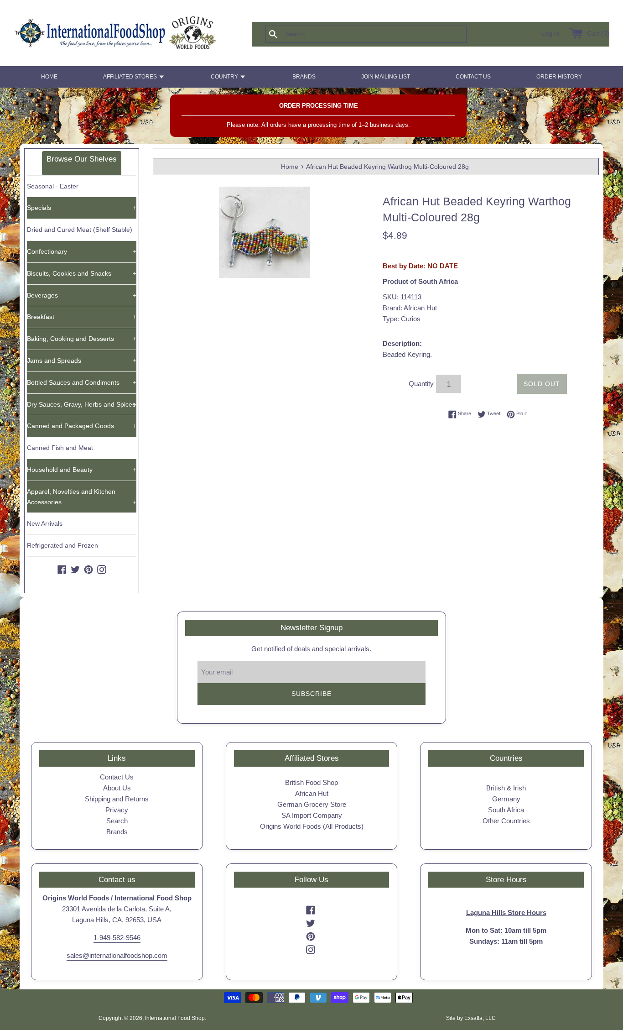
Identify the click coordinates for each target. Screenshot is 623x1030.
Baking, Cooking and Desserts (81, 338)
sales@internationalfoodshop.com (117, 955)
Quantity (421, 383)
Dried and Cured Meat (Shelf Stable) (79, 229)
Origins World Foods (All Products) (311, 826)
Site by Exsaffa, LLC (471, 1018)
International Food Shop (175, 1018)
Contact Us (117, 777)
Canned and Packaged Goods (81, 425)
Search (117, 821)
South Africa (506, 810)
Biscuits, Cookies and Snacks (81, 273)
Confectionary (81, 251)
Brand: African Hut (410, 308)
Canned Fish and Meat (60, 447)
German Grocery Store (311, 804)
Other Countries (506, 821)
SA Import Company (311, 815)
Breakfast (81, 316)
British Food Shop (311, 782)
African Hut (311, 793)
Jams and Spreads (81, 360)
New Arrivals (44, 523)
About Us (117, 788)
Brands (117, 832)
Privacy (116, 810)
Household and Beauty (81, 469)
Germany (506, 799)
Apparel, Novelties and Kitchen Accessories (81, 497)
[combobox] (380, 34)
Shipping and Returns (117, 799)
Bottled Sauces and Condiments (81, 382)
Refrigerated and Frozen (62, 545)
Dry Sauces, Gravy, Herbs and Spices (81, 404)
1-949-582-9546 (116, 937)
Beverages (81, 295)
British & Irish (506, 788)
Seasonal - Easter (52, 186)
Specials (81, 207)
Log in (550, 33)
